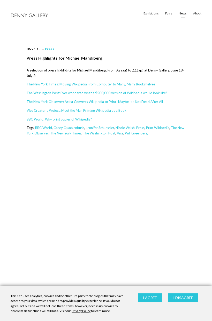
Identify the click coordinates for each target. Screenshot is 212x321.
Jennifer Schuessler (100, 128)
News (183, 13)
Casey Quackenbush (69, 128)
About (197, 13)
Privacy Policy (81, 311)
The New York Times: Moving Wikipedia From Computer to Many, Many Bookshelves (91, 84)
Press (49, 49)
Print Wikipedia (157, 128)
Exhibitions (151, 13)
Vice (120, 133)
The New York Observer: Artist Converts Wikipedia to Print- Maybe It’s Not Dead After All (95, 102)
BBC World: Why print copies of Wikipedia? (59, 119)
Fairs (168, 13)
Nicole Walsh (125, 128)
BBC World (43, 128)
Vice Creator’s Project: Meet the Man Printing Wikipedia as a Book (76, 110)
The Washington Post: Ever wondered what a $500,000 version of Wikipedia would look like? (97, 93)
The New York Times (65, 133)
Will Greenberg (136, 133)
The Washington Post (99, 133)
